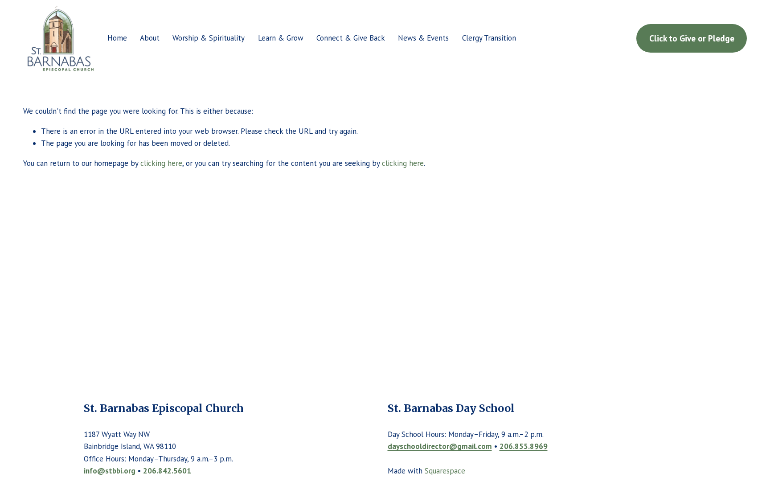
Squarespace (445, 471)
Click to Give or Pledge (691, 38)
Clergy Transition (489, 38)
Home (117, 38)
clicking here (161, 163)
